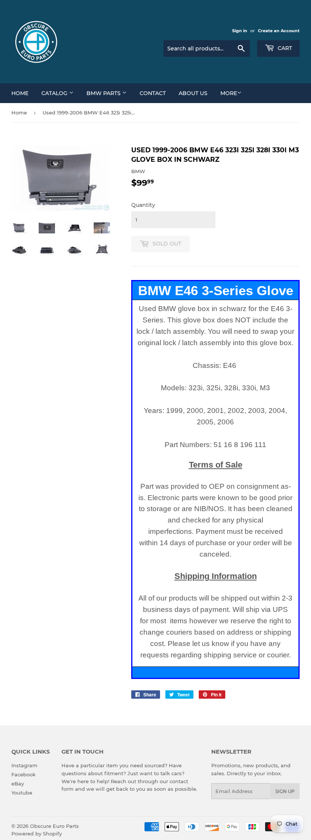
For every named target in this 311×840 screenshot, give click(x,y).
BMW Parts (104, 93)
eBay (17, 784)
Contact (153, 93)
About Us (193, 93)
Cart (284, 48)
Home (19, 93)
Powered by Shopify (36, 834)
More (228, 93)
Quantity (143, 205)
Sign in (239, 30)
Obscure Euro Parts (54, 826)
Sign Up (285, 791)
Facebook (23, 774)
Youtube (21, 793)
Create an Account (279, 30)
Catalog (55, 93)
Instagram (24, 765)
